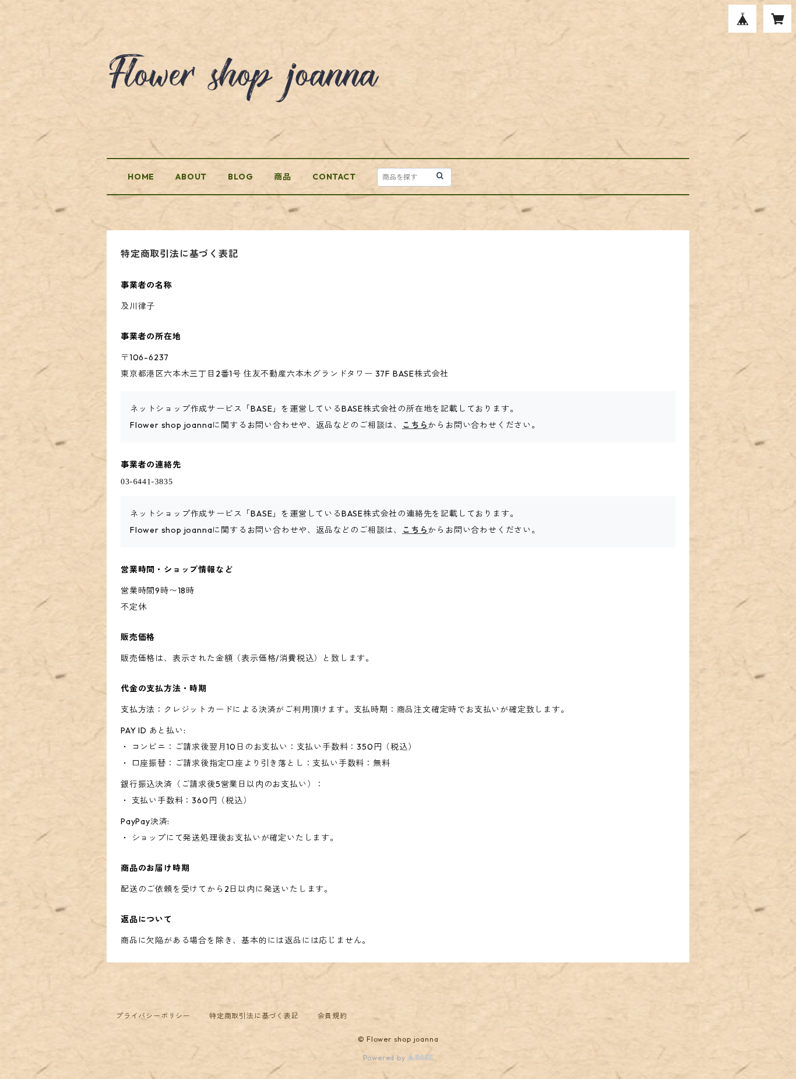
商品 (282, 176)
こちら (415, 425)
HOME (141, 176)
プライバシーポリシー (153, 1015)
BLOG (240, 176)
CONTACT (334, 176)
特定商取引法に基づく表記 (254, 1015)
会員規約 (332, 1015)
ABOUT (191, 176)
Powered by (385, 1057)
